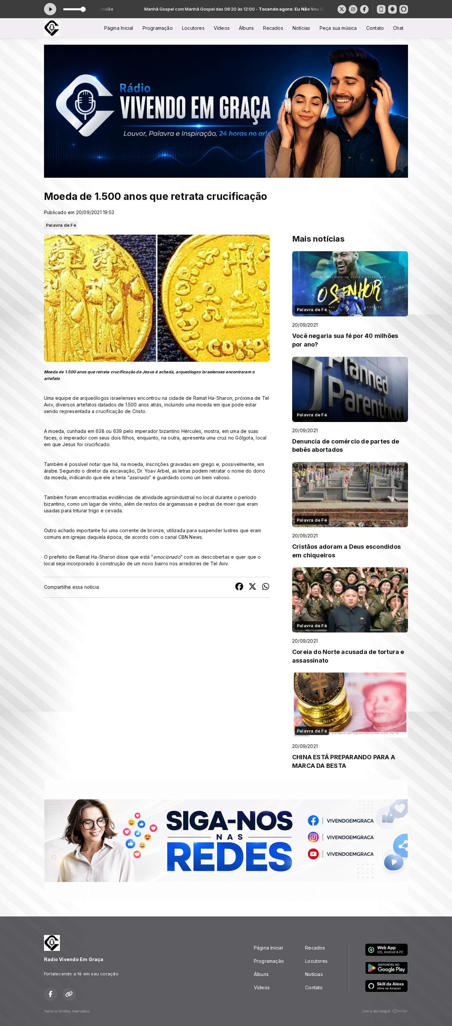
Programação (158, 28)
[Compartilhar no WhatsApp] (266, 587)
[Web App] (381, 9)
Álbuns (246, 28)
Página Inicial (118, 28)
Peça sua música (338, 28)
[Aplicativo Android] (392, 9)
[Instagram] (353, 9)
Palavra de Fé (61, 225)
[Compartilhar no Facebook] (239, 587)
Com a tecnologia (376, 1011)
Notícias (301, 28)
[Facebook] (364, 9)
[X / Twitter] (342, 9)
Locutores (193, 28)
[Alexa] (403, 9)
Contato (375, 28)
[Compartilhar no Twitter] (252, 587)
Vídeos (222, 28)
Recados (273, 28)
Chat (398, 28)
